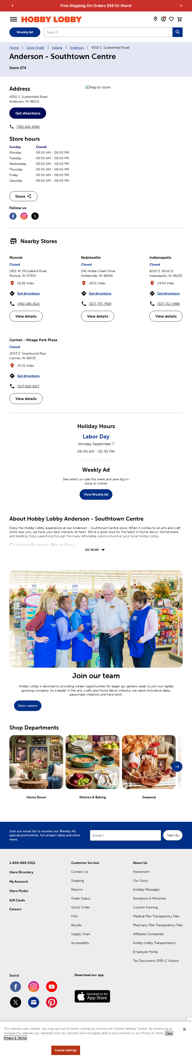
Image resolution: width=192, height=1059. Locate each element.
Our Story (140, 880)
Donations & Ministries (149, 898)
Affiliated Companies (148, 934)
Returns (77, 889)
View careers (27, 705)
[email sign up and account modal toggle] (163, 19)
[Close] (184, 1029)
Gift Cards (17, 900)
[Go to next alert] (181, 5)
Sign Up (173, 835)
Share (20, 196)
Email (97, 835)
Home (14, 47)
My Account (18, 881)
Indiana (57, 47)
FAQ (74, 916)
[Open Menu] (13, 19)
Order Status (80, 898)
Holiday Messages (146, 889)
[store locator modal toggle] (155, 19)
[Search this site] (178, 32)
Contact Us (79, 872)
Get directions (27, 113)
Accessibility (80, 943)
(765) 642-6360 (28, 127)
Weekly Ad (25, 32)
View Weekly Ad (96, 494)
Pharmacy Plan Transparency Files (158, 925)
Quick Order (80, 907)
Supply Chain (80, 934)
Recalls (76, 925)
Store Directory (21, 872)
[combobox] (108, 32)
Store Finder (35, 47)
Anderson (77, 47)
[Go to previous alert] (12, 5)
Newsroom (141, 872)
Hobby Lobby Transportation (154, 943)
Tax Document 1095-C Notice (156, 961)
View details (26, 316)
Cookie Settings (66, 1050)
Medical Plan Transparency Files (156, 916)
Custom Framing (145, 907)
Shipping (77, 880)
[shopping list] (171, 19)
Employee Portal (145, 952)
